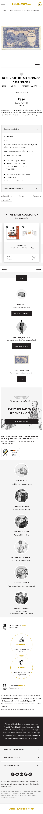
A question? (5, 200)
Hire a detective (21, 346)
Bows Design (14, 797)
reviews (10, 443)
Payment (36, 196)
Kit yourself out (21, 313)
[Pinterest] (21, 774)
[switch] (14, 455)
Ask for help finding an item (22, 809)
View (21, 379)
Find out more (21, 421)
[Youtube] (30, 774)
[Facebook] (13, 774)
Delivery (22, 196)
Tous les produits (15, 10)
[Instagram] (26, 774)
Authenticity (6, 196)
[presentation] (5, 64)
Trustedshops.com (28, 441)
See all (21, 278)
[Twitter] (17, 774)
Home (4, 10)
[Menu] (18, 449)
